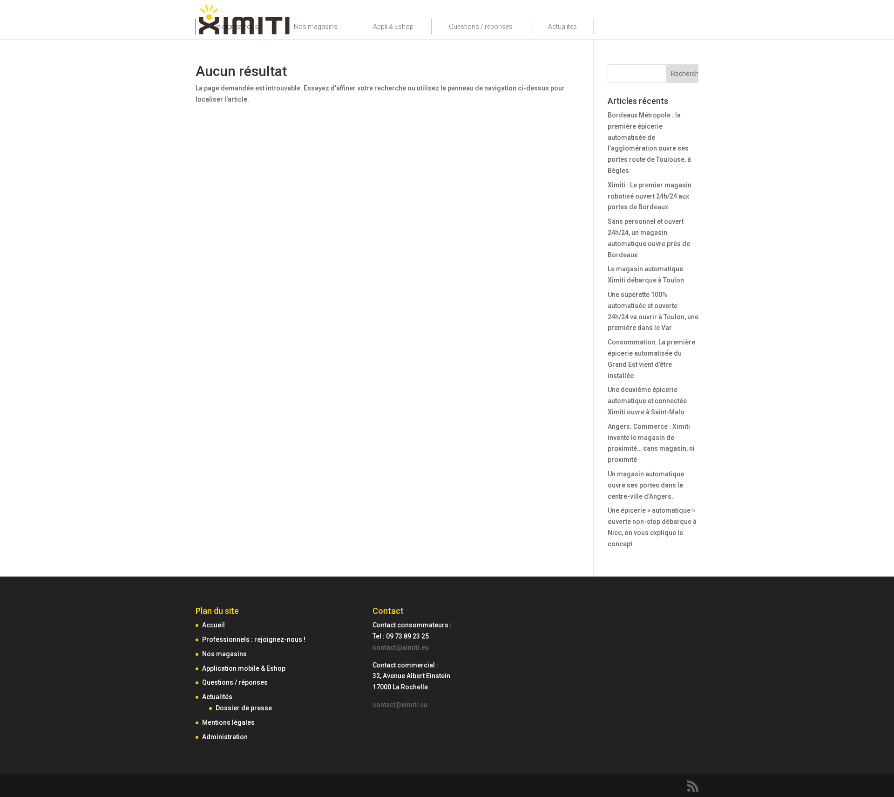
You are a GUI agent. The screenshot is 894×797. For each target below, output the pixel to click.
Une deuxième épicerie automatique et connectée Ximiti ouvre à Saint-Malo (647, 401)
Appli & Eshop (393, 26)
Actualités (562, 26)
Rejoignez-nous (235, 26)
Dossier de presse (244, 708)
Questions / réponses (481, 26)
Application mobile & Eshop (243, 668)
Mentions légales (228, 722)
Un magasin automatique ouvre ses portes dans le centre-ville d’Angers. (646, 485)
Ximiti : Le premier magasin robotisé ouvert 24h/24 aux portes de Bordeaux (649, 196)
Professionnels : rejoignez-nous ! (253, 639)
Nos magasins (316, 26)
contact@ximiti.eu (400, 647)
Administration (225, 737)
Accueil (213, 625)
